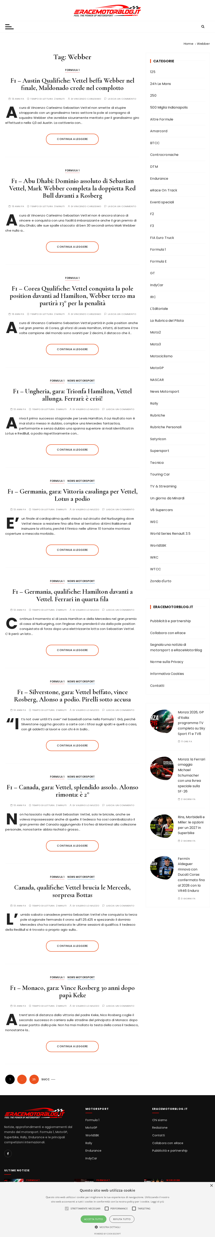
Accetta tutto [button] (93, 1219)
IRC (153, 297)
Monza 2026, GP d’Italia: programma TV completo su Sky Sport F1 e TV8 (191, 723)
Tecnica (157, 462)
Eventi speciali (162, 202)
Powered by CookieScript (107, 1233)
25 (34, 1079)
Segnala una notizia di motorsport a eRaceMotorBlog (176, 647)
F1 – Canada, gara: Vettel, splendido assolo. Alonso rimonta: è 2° (72, 791)
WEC (154, 521)
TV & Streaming (163, 486)
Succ (45, 1079)
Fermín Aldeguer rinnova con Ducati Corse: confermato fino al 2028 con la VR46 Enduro (191, 874)
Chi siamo (159, 1120)
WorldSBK (158, 545)
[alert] (107, 1209)
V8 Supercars (161, 510)
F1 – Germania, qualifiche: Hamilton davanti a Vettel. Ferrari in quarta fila (72, 595)
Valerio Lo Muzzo (87, 409)
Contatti (157, 685)
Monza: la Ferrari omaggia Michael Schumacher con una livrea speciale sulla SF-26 (191, 775)
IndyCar (156, 285)
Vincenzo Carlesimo (87, 99)
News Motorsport (81, 380)
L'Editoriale (159, 308)
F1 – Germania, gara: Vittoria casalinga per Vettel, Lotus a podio (72, 495)
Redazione (160, 1128)
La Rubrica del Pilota (167, 320)
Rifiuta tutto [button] (122, 1219)
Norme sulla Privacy (166, 661)
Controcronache (164, 154)
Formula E (158, 261)
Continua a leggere (72, 139)
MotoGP (157, 367)
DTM (154, 166)
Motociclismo (161, 356)
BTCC (155, 143)
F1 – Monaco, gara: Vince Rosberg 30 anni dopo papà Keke (72, 991)
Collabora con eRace (168, 633)
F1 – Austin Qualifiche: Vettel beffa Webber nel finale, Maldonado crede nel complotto (72, 84)
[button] (108, 1227)
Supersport (159, 450)
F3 (152, 225)
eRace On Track (163, 190)
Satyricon (158, 439)
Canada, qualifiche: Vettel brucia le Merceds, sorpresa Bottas (72, 891)
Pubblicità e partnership (170, 621)
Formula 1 (72, 70)
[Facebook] (8, 1153)
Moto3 (155, 344)
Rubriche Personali (165, 427)
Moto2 (155, 332)
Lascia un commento (122, 99)
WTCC (155, 569)
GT (152, 273)
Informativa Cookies (167, 673)
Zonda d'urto (160, 581)
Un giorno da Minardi (167, 498)
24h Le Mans (160, 83)
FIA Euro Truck (162, 237)
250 (153, 95)
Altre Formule (161, 119)
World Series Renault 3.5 (170, 533)
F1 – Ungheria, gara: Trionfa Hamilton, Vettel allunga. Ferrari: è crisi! (72, 395)
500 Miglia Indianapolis (168, 107)
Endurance (159, 178)
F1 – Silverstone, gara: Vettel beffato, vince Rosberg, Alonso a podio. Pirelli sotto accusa (72, 695)
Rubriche (157, 415)
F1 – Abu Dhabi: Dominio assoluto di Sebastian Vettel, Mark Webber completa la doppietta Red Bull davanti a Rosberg (72, 188)
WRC (154, 557)
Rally (154, 403)
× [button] (211, 1185)
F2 (152, 214)
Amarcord (158, 131)
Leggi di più (157, 1201)
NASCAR (157, 379)
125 (152, 71)
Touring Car (160, 474)
